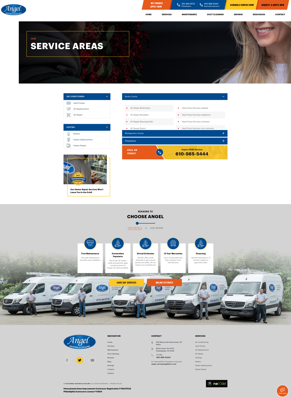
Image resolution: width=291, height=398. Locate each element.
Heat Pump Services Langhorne (196, 115)
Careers (110, 373)
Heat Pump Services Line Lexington (198, 128)
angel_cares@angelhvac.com (163, 364)
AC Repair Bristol (137, 128)
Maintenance (189, 14)
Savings (238, 14)
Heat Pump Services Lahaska (195, 108)
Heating (70, 127)
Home (149, 14)
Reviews (110, 358)
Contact (280, 14)
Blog (109, 362)
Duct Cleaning (215, 14)
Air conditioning (75, 97)
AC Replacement (81, 109)
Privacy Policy (116, 383)
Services (167, 14)
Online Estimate (164, 282)
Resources (259, 14)
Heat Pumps (79, 103)
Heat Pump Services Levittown (196, 122)
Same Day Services (126, 282)
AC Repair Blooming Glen (141, 122)
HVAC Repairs (156, 228)
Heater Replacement (83, 140)
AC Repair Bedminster (140, 108)
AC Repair (78, 115)
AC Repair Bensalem (139, 115)
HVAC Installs (135, 228)
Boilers (76, 134)
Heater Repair (79, 146)
